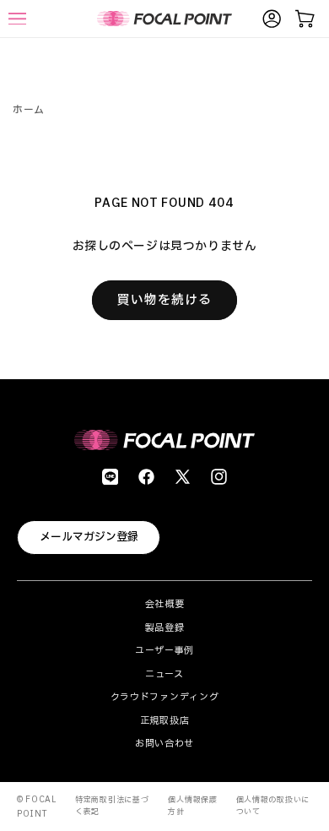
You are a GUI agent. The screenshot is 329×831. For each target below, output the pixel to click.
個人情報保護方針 (192, 805)
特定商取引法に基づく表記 (111, 805)
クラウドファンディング (165, 697)
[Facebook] (146, 476)
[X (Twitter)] (182, 476)
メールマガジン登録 (89, 537)
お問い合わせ (164, 743)
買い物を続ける (164, 300)
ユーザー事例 (164, 651)
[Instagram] (219, 476)
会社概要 (165, 604)
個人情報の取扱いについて (273, 805)
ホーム (29, 109)
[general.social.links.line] (110, 476)
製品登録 (165, 628)
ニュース (164, 674)
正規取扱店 (165, 721)
